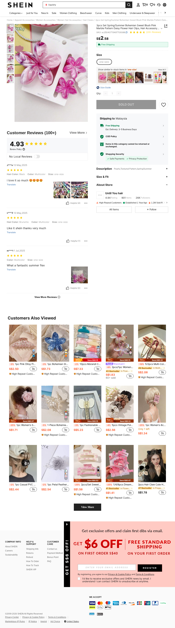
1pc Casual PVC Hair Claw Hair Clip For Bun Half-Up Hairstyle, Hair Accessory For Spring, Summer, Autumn (23, 484)
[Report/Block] (86, 203)
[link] (145, 5)
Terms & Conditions (57, 617)
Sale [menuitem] (54, 13)
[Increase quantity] (118, 93)
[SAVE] (163, 104)
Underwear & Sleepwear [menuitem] (142, 13)
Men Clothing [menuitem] (119, 13)
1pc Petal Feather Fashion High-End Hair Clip (55, 484)
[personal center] (138, 5)
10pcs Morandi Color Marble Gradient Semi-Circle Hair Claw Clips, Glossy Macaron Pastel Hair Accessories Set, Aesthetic (88, 364)
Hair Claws (88, 20)
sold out (126, 104)
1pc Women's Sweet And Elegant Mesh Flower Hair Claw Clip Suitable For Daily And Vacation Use (23, 425)
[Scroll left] (161, 13)
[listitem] (102, 77)
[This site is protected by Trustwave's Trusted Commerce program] (91, 614)
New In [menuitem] (44, 13)
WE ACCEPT (95, 597)
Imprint (44, 621)
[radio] (104, 62)
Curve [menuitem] (98, 13)
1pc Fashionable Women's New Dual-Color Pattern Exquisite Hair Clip (88, 425)
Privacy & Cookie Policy (33, 617)
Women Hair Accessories (69, 20)
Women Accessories (45, 20)
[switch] (37, 156)
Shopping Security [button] (115, 154)
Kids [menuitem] (107, 13)
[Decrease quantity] (105, 93)
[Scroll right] (165, 13)
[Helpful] (67, 203)
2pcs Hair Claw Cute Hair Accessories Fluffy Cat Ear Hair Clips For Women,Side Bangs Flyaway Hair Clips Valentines (152, 484)
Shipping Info (32, 549)
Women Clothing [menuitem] (68, 13)
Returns (29, 553)
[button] (159, 5)
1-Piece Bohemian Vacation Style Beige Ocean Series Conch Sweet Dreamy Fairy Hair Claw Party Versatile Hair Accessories (55, 425)
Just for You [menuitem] (32, 13)
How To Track (32, 565)
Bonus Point (52, 557)
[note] (22, 374)
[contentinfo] (131, 605)
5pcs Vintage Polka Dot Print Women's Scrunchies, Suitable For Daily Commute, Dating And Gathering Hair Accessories (120, 425)
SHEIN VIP (31, 569)
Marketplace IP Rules (15, 621)
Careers (9, 551)
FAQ (49, 561)
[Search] (128, 5)
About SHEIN (11, 546)
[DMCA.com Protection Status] (100, 614)
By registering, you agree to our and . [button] (116, 574)
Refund (29, 557)
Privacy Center (12, 617)
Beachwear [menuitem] (86, 13)
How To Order (32, 561)
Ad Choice (55, 621)
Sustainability (11, 555)
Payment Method (55, 553)
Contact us (52, 549)
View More (87, 507)
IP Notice (33, 621)
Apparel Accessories (24, 20)
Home (9, 20)
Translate (11, 184)
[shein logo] (20, 5)
